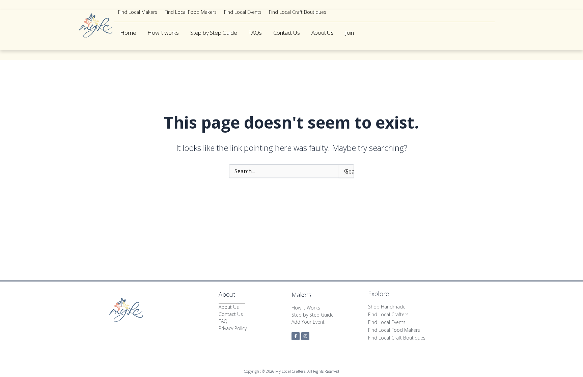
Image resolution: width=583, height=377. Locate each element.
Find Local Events (242, 12)
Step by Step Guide (213, 32)
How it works (163, 32)
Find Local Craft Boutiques (297, 12)
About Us (322, 32)
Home (128, 32)
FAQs (254, 32)
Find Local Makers (137, 12)
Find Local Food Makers (191, 12)
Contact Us (286, 32)
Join (349, 32)
